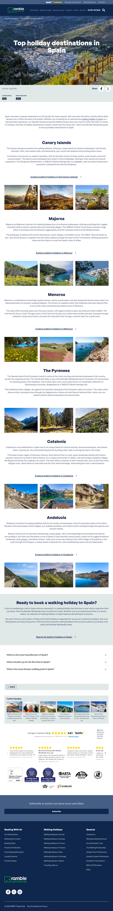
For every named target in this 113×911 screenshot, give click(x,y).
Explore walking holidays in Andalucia (54, 554)
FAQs (88, 869)
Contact (101, 2)
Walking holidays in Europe (54, 839)
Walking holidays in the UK (54, 834)
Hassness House (58, 10)
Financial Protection (12, 848)
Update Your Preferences (96, 852)
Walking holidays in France (54, 843)
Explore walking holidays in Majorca (54, 252)
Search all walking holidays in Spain (54, 636)
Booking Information (12, 839)
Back (12, 687)
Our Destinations (11, 834)
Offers (76, 10)
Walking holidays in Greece (54, 848)
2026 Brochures (89, 2)
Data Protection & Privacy (37, 906)
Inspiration (69, 10)
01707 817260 (94, 10)
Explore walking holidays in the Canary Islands (54, 176)
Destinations (34, 10)
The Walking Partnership (96, 848)
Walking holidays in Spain (54, 861)
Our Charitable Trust (94, 843)
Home (6, 18)
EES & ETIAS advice (94, 865)
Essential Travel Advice (95, 861)
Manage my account (73, 2)
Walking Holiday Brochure (96, 839)
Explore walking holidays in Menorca (54, 328)
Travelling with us (51, 865)
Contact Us (90, 834)
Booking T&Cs (9, 843)
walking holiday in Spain (92, 119)
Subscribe (56, 811)
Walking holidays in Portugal (55, 856)
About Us (82, 10)
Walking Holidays (46, 10)
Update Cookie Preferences (97, 856)
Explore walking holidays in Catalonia (54, 475)
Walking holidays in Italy (53, 852)
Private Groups (10, 861)
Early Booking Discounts (14, 852)
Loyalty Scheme (10, 856)
